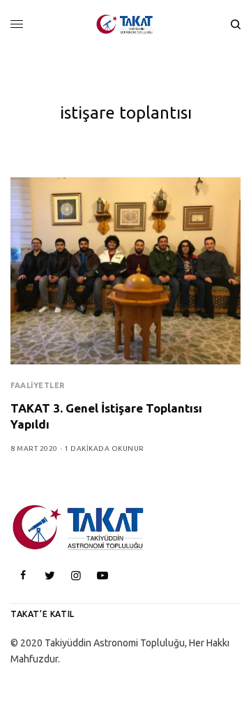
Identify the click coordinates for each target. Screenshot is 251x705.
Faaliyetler (37, 385)
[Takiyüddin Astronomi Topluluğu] (125, 24)
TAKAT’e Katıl (42, 613)
